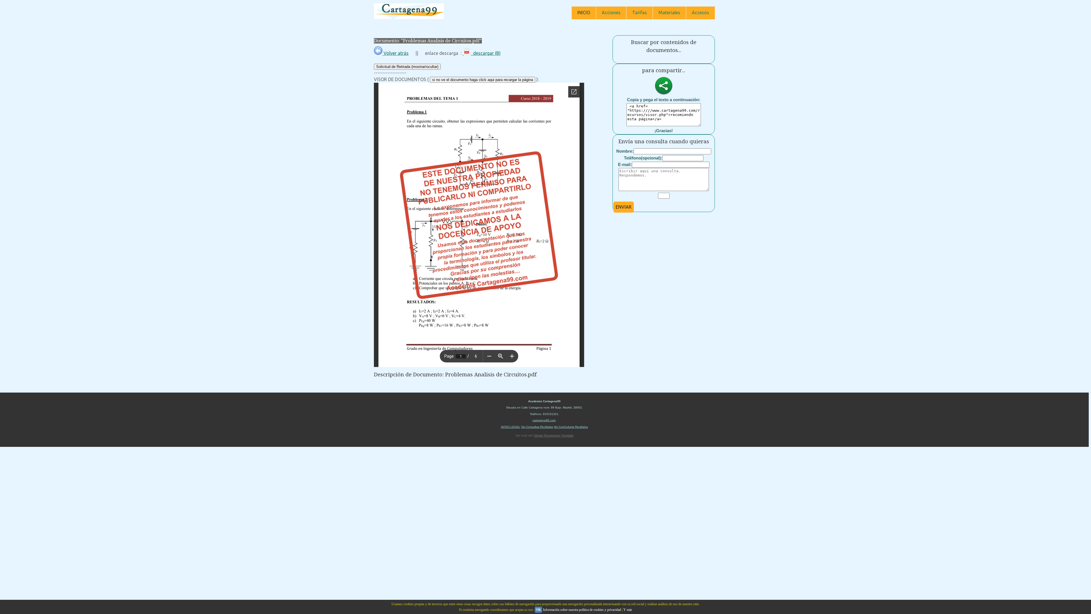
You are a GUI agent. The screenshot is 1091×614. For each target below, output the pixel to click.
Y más (627, 610)
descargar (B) (486, 53)
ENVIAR (624, 206)
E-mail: (625, 164)
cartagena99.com (543, 420)
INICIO (583, 12)
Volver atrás (395, 53)
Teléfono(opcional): (643, 157)
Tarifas (639, 12)
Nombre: (625, 151)
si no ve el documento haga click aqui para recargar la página (482, 80)
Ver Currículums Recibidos (571, 426)
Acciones (611, 12)
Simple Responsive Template (554, 435)
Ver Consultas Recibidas (537, 426)
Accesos (700, 12)
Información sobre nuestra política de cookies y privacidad (582, 610)
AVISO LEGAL (510, 426)
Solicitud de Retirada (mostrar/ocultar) (407, 67)
